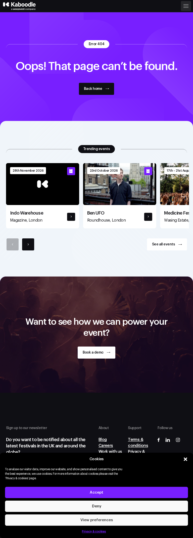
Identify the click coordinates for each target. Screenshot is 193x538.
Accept (96, 492)
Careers (106, 446)
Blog (103, 440)
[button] (185, 459)
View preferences (96, 520)
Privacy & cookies (94, 531)
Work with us (110, 452)
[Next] (28, 244)
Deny (96, 506)
